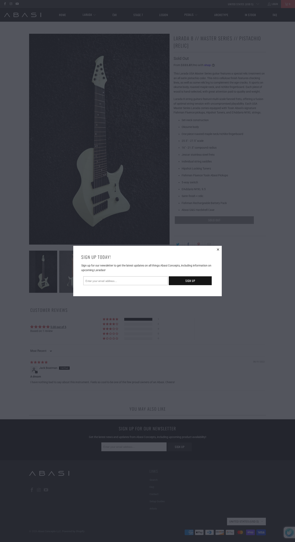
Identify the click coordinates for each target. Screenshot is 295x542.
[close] (218, 249)
